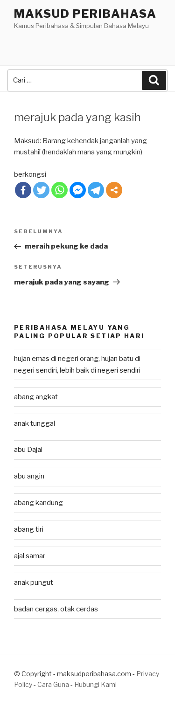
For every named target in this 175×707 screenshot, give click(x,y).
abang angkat (36, 397)
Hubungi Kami (95, 684)
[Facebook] (23, 190)
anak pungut (33, 582)
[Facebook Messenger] (78, 190)
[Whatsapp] (59, 190)
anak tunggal (34, 423)
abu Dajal (28, 449)
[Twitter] (41, 190)
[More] (114, 190)
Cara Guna (53, 684)
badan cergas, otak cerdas (56, 609)
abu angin (29, 476)
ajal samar (29, 556)
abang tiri (28, 529)
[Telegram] (96, 190)
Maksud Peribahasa (85, 14)
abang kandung (38, 503)
